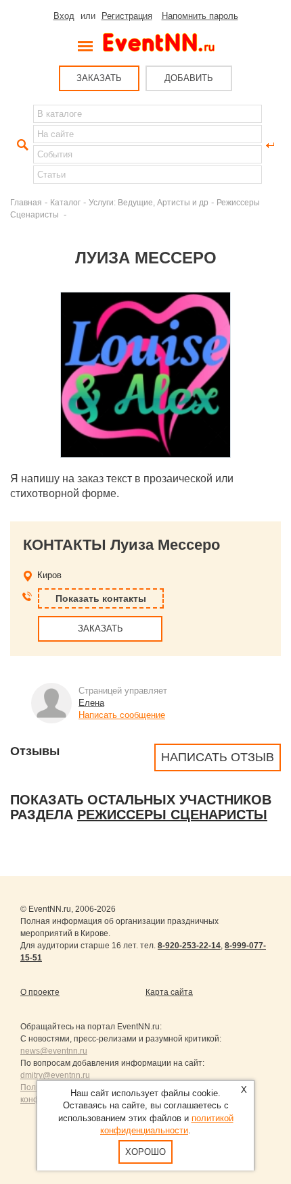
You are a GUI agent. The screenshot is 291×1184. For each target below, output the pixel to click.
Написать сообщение (122, 715)
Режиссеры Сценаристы (172, 814)
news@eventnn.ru (53, 1051)
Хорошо (145, 1152)
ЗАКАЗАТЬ (99, 78)
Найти (21, 145)
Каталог (65, 202)
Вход (63, 16)
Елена (91, 703)
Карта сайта (169, 992)
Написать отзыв (217, 757)
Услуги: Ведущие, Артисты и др (148, 202)
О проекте (40, 992)
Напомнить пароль (200, 16)
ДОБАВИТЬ (188, 78)
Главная (26, 202)
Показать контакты (100, 598)
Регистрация (127, 16)
